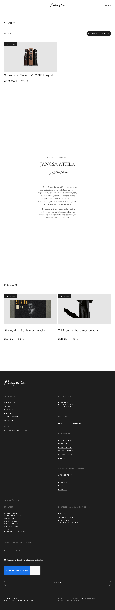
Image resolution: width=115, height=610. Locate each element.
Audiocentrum (65, 475)
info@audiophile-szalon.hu (14, 530)
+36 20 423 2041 (11, 524)
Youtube (81, 423)
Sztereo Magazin (66, 454)
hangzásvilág (65, 447)
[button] (6, 5)
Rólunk (7, 406)
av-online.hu (64, 440)
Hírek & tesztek (11, 417)
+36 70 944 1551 (11, 519)
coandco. (62, 444)
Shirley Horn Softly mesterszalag (25, 330)
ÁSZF (6, 427)
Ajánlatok (9, 413)
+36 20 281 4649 (11, 521)
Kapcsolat (9, 420)
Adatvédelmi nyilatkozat (16, 430)
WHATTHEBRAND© (76, 599)
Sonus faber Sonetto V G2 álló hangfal (28, 75)
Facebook (63, 423)
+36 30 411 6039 (11, 526)
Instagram (73, 423)
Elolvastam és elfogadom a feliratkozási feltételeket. (24, 560)
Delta (61, 486)
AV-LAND (62, 478)
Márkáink (8, 410)
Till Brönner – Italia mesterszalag (79, 330)
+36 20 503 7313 (65, 517)
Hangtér (62, 489)
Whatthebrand (65, 451)
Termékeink (9, 403)
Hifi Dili (62, 458)
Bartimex (62, 482)
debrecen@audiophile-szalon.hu (68, 521)
